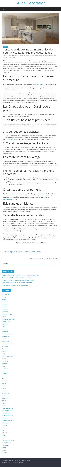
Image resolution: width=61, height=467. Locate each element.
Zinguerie (4, 452)
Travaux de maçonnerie (8, 440)
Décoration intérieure (7, 334)
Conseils (4, 316)
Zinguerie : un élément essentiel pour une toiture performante (18, 280)
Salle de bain (5, 423)
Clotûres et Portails (7, 314)
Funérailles (4, 373)
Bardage (4, 297)
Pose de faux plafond (7, 410)
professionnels (45, 234)
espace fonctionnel (51, 55)
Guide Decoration (30, 2)
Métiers (4, 396)
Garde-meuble (5, 376)
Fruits (3, 371)
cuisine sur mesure (33, 55)
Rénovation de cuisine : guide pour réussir (44, 259)
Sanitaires (4, 425)
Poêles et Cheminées (7, 408)
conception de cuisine (24, 55)
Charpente (4, 304)
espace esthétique (43, 55)
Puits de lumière (6, 413)
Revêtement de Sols (7, 420)
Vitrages (4, 450)
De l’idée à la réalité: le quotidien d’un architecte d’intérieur (16, 277)
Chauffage (4, 307)
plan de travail (12, 139)
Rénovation (5, 418)
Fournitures (5, 368)
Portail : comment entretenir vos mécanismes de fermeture (17, 282)
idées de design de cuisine (9, 57)
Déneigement (5, 341)
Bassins (4, 299)
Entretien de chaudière (7, 356)
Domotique (5, 349)
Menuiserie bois (6, 393)
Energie (4, 353)
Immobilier (4, 381)
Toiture (4, 438)
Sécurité (4, 428)
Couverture (5, 324)
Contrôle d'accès (6, 321)
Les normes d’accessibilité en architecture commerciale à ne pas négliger (20, 275)
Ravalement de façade (7, 415)
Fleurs (3, 366)
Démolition (5, 339)
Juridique (4, 388)
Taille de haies (5, 433)
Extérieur (4, 358)
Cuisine (5, 46)
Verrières (4, 447)
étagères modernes (41, 183)
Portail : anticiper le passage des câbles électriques (15, 285)
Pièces (3, 405)
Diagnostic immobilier (7, 344)
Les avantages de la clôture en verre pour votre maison (22, 252)
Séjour (3, 430)
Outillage (4, 400)
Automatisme (5, 294)
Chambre (4, 302)
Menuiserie (4, 391)
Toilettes (4, 435)
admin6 (15, 55)
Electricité (4, 351)
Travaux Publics (6, 445)
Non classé (5, 398)
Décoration (5, 331)
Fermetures (5, 361)
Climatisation (5, 311)
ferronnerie (5, 363)
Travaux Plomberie (7, 442)
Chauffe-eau (5, 309)
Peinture (4, 403)
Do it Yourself (5, 346)
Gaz (3, 378)
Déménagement (6, 336)
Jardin (3, 386)
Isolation (4, 383)
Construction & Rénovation (9, 319)
